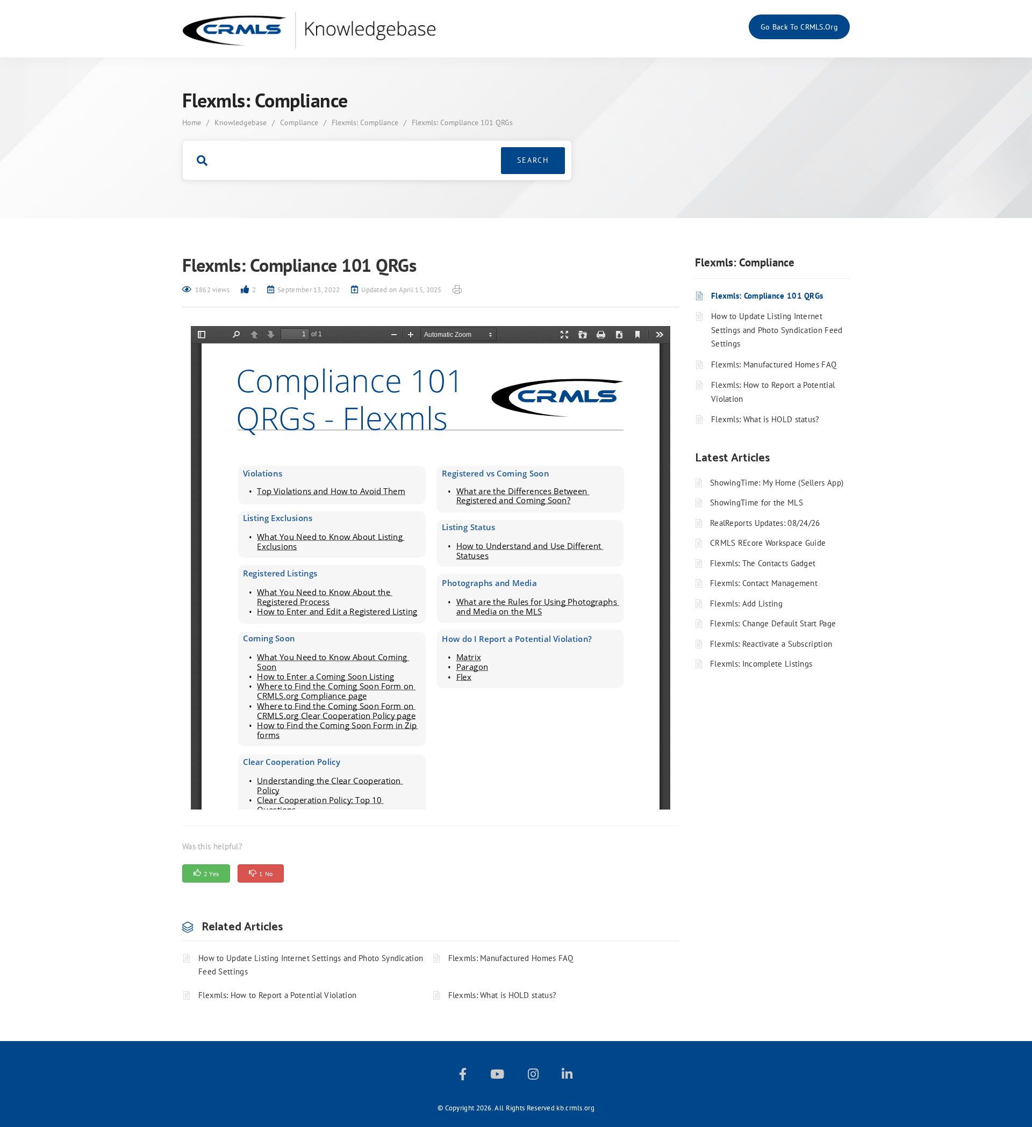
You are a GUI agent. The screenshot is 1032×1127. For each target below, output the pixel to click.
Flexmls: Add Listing (746, 603)
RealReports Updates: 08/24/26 (765, 523)
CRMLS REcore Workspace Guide (768, 543)
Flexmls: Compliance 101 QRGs (767, 296)
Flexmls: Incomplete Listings (761, 664)
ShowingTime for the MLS (756, 502)
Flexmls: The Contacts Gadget (762, 563)
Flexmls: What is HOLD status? (502, 995)
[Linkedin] (567, 1076)
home (191, 122)
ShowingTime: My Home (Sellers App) (776, 483)
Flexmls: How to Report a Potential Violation (277, 995)
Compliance (299, 122)
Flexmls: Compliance (365, 122)
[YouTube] (497, 1076)
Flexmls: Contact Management (764, 583)
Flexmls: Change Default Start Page (773, 623)
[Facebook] (462, 1076)
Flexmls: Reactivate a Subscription (771, 644)
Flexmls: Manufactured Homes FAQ (511, 958)
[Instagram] (533, 1076)
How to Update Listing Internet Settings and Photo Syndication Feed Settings (310, 965)
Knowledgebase (240, 122)
